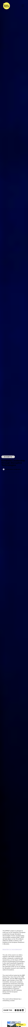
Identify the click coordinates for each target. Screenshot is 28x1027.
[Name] (23, 6)
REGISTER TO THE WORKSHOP (12, 949)
